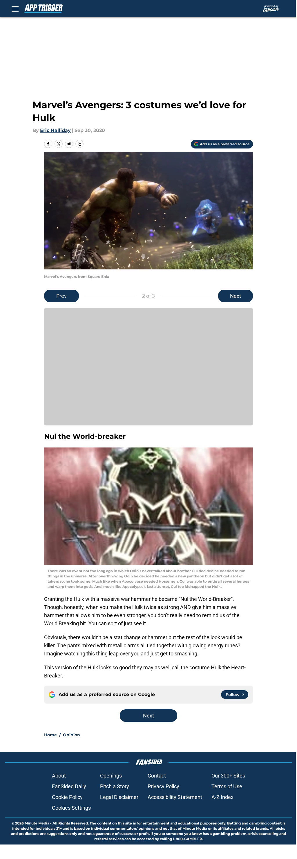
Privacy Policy (163, 786)
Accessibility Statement (175, 797)
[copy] (79, 144)
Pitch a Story (114, 786)
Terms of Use (226, 786)
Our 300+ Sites (228, 776)
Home (50, 734)
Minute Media (37, 823)
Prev (61, 296)
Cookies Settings (71, 808)
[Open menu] (15, 8)
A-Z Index (222, 797)
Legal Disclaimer (119, 797)
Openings (111, 776)
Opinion (71, 734)
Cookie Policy (67, 797)
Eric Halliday (55, 130)
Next (235, 296)
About (59, 776)
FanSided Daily (69, 786)
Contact (157, 776)
